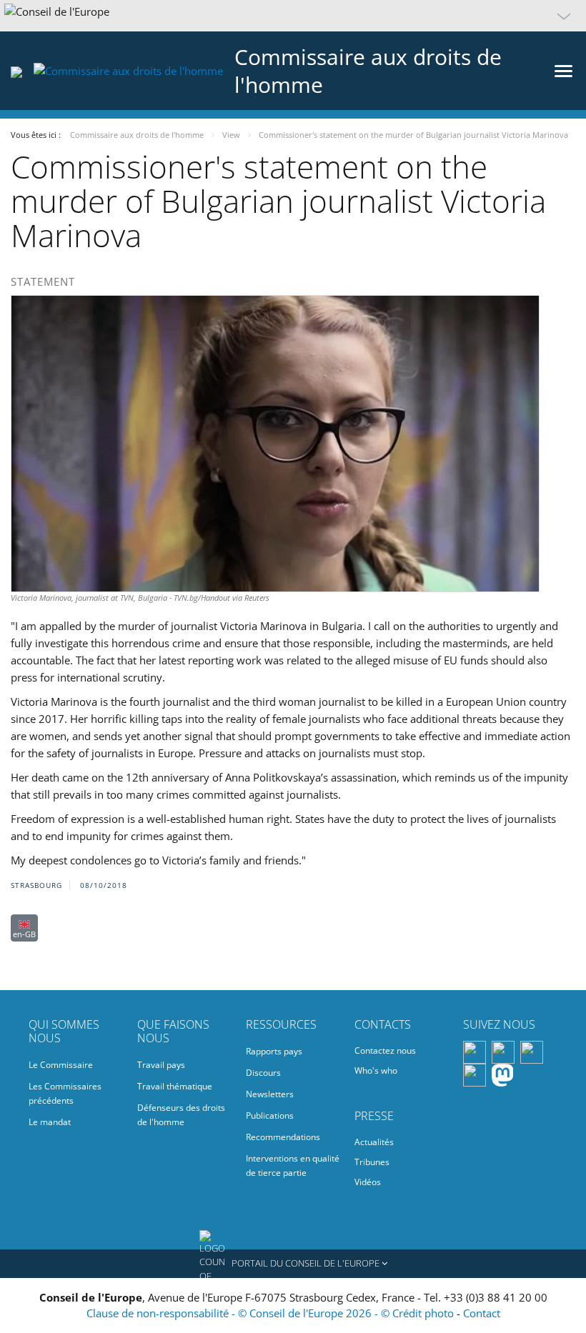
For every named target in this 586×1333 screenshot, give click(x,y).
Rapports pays (274, 1051)
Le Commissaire (61, 1065)
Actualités (374, 1142)
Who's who (375, 1070)
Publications (270, 1115)
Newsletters (270, 1094)
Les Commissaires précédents (65, 1093)
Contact (481, 1313)
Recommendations (283, 1137)
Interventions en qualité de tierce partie (292, 1165)
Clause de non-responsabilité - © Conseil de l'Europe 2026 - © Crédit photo (271, 1313)
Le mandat (50, 1122)
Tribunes (371, 1162)
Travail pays (161, 1065)
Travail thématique (174, 1086)
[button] (293, 15)
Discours (263, 1073)
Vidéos (367, 1182)
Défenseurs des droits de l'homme (181, 1115)
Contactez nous (385, 1050)
